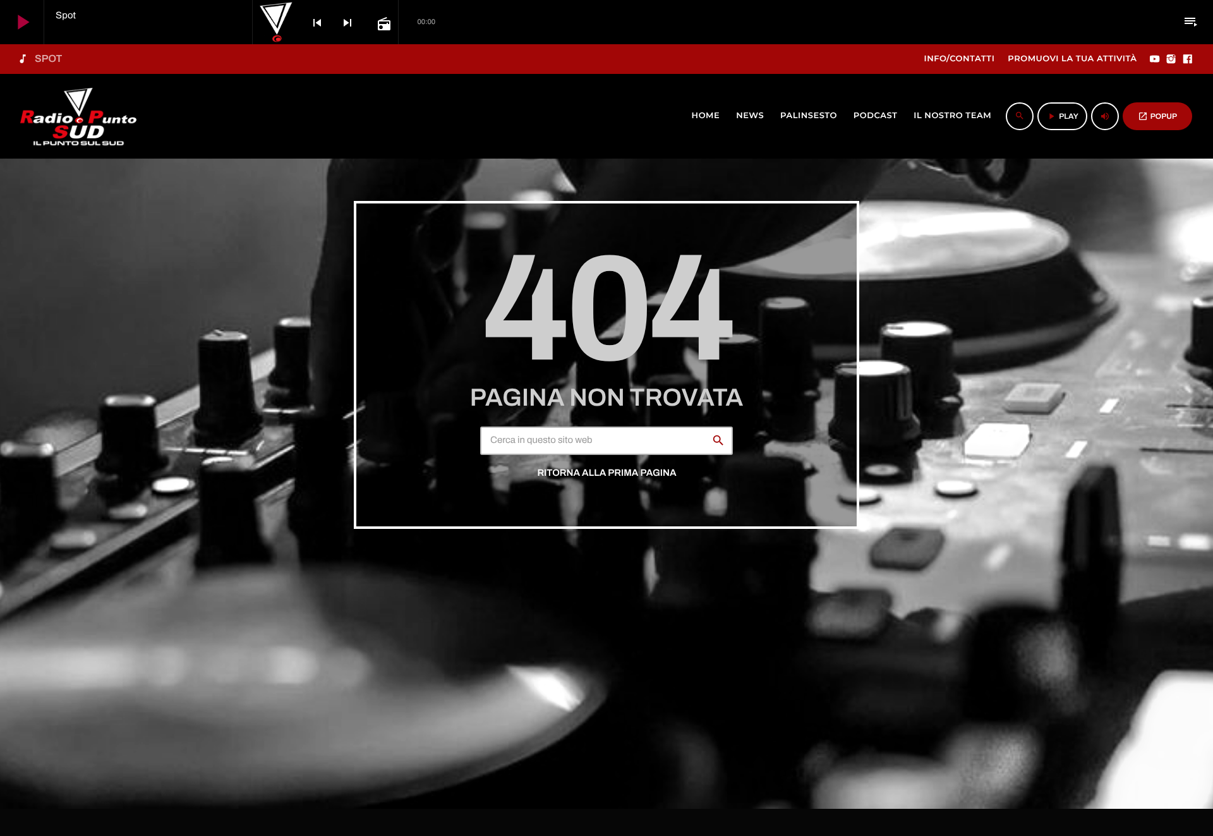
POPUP (1157, 116)
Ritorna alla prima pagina (606, 473)
